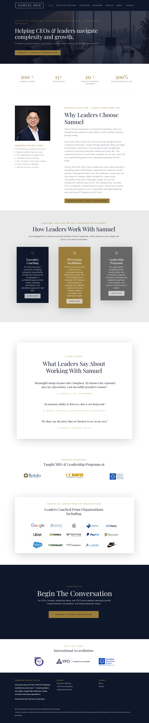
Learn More (32, 296)
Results (109, 5)
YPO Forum (84, 5)
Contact (130, 5)
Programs (98, 5)
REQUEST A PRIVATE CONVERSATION (38, 53)
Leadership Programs (64, 689)
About (120, 5)
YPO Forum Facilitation (65, 686)
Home (50, 5)
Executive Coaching (66, 5)
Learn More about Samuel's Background (87, 201)
